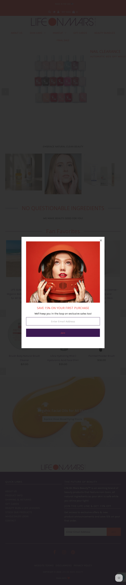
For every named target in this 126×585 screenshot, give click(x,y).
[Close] (101, 240)
